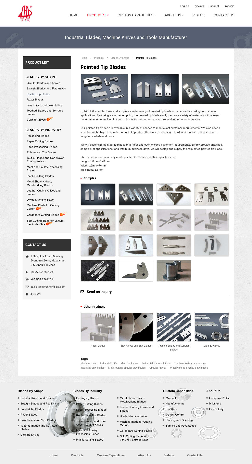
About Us (213, 391)
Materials (171, 398)
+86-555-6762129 (42, 272)
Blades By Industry (43, 130)
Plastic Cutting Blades (40, 176)
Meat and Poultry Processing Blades (45, 168)
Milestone (215, 403)
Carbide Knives (212, 345)
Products (99, 58)
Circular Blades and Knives (43, 83)
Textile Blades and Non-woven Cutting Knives (45, 159)
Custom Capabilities (178, 391)
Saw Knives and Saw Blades (136, 345)
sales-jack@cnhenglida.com (48, 286)
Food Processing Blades (42, 146)
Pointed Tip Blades (38, 94)
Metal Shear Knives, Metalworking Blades (40, 183)
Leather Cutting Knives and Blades (44, 192)
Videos (199, 15)
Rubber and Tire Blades (41, 152)
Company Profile (219, 398)
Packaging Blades (38, 135)
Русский (199, 5)
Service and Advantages (181, 425)
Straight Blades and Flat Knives (46, 88)
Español (214, 5)
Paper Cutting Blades (40, 141)
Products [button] (96, 15)
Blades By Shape (120, 58)
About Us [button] (173, 15)
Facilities (171, 409)
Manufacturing (175, 403)
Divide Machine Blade (40, 199)
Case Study (216, 409)
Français (228, 5)
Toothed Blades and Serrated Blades (174, 347)
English (184, 5)
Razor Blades (98, 345)
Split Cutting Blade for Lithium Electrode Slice (45, 222)
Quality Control (175, 414)
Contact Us (224, 15)
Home (73, 15)
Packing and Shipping (179, 420)
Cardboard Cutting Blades (43, 214)
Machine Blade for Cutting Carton (43, 207)
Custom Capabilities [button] (135, 15)
